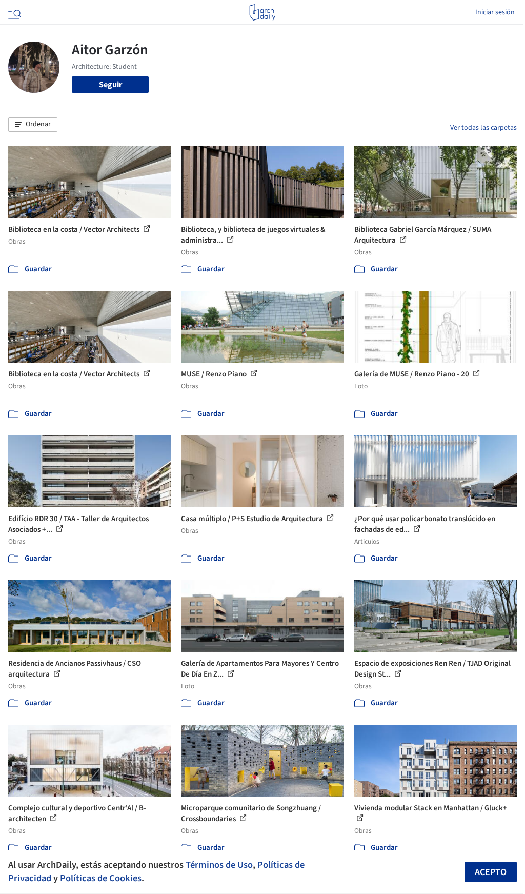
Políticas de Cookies (101, 878)
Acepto (491, 872)
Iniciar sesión (495, 12)
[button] (32, 124)
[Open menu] (13, 12)
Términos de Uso (219, 864)
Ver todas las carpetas (483, 127)
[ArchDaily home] (262, 12)
